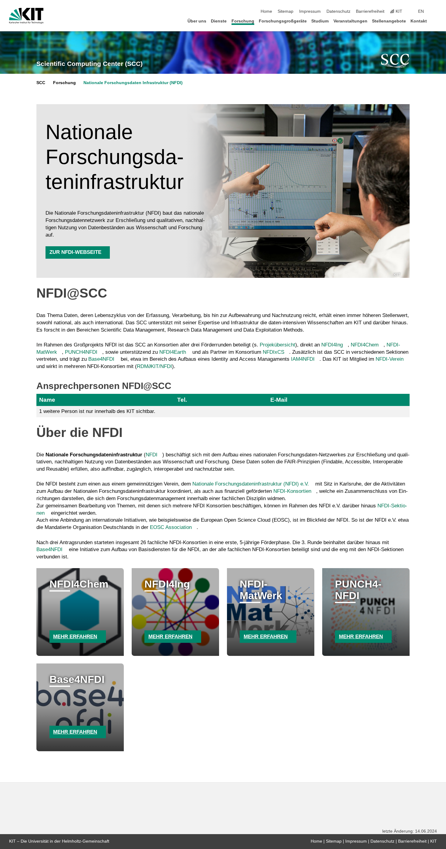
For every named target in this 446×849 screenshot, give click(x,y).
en (421, 11)
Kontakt (419, 21)
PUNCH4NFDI (81, 352)
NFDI (151, 455)
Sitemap (285, 11)
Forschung (242, 21)
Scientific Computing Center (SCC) (89, 63)
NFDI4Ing (332, 345)
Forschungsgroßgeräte (283, 21)
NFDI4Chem (365, 345)
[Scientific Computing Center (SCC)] (395, 61)
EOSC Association (171, 527)
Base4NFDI (101, 359)
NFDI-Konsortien (292, 491)
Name (47, 400)
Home (266, 11)
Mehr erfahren (75, 636)
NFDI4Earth (172, 352)
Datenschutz (338, 11)
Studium (320, 21)
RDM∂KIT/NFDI (154, 366)
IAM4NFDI (303, 359)
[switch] (435, 11)
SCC (40, 82)
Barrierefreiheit (370, 11)
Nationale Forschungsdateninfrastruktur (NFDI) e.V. (250, 484)
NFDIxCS (273, 352)
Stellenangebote (389, 21)
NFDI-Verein (390, 359)
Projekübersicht (277, 345)
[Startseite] (435, 20)
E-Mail (278, 400)
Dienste (219, 21)
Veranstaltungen (350, 21)
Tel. (182, 400)
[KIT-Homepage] (26, 16)
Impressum (310, 11)
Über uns (197, 21)
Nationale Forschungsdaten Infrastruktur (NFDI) (133, 82)
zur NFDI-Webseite (75, 252)
